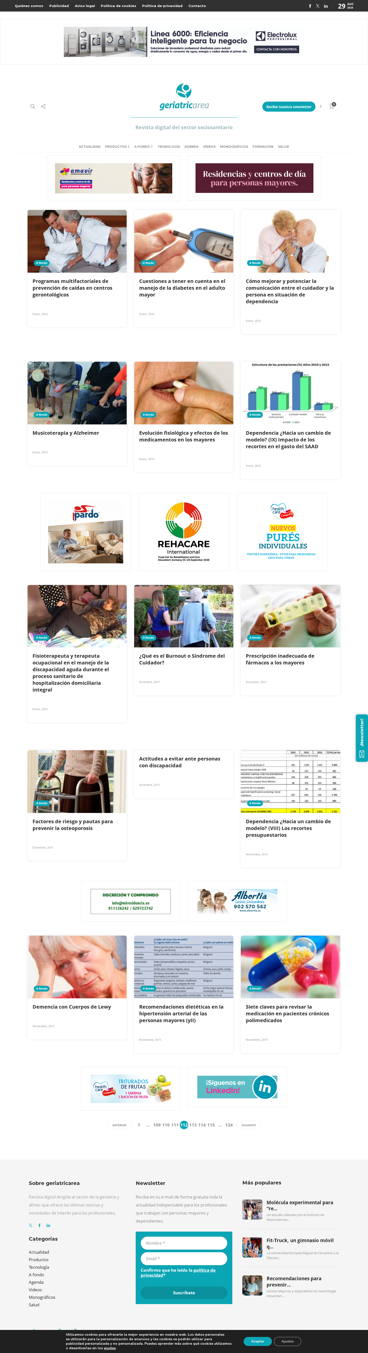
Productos (116, 146)
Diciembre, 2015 (149, 682)
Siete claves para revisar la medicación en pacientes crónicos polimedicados (287, 1013)
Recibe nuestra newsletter (288, 106)
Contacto (197, 6)
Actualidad (90, 146)
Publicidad (59, 6)
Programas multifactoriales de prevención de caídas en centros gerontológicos (72, 288)
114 (202, 1125)
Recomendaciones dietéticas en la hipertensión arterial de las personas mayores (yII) (181, 1013)
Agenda (192, 146)
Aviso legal (85, 6)
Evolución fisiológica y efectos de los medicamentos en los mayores (183, 436)
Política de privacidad (162, 6)
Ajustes (287, 1341)
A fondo (142, 146)
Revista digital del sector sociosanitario (184, 127)
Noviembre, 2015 (257, 854)
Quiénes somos (29, 6)
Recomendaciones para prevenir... (294, 1281)
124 (229, 1125)
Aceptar (257, 1341)
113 (193, 1125)
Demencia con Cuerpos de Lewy (72, 1006)
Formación (263, 146)
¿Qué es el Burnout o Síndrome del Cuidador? (182, 659)
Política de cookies (118, 6)
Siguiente (249, 1125)
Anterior (119, 1125)
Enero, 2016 (40, 314)
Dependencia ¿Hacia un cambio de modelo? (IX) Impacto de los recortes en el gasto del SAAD (288, 439)
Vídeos (209, 146)
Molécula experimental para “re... (300, 1205)
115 (211, 1125)
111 (175, 1125)
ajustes (110, 1348)
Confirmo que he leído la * (178, 1273)
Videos (35, 1290)
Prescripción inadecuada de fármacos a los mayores (280, 659)
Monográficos (234, 146)
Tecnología (169, 146)
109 (157, 1125)
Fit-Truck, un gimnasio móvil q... (300, 1243)
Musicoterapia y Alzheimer (66, 432)
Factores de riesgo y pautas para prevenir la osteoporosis (73, 825)
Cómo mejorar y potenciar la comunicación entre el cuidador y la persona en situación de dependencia (290, 291)
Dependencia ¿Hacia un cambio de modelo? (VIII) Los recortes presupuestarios (288, 828)
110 (166, 1125)
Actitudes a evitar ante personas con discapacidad (179, 762)
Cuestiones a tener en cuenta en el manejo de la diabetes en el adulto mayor (182, 288)
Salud (283, 146)
